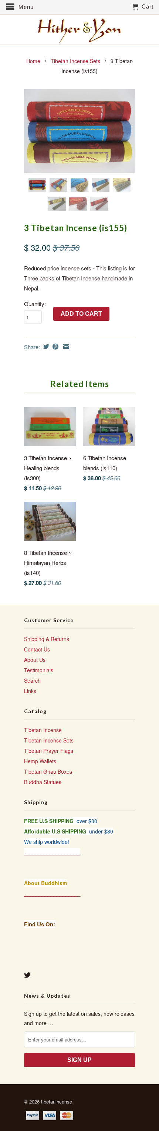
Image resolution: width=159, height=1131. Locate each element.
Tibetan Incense (43, 730)
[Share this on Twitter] (45, 347)
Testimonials (38, 670)
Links (30, 691)
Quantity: (35, 304)
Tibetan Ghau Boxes (48, 771)
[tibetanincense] (79, 31)
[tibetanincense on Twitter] (27, 975)
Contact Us (37, 649)
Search (32, 680)
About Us (34, 659)
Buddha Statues (42, 782)
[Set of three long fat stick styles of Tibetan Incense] (79, 131)
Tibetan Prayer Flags (48, 750)
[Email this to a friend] (65, 347)
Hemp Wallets (40, 761)
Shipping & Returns (46, 639)
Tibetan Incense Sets (75, 61)
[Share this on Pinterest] (54, 347)
